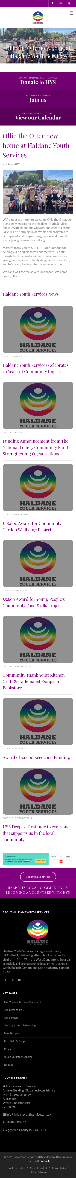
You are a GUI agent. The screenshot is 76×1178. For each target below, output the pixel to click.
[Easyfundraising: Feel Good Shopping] (38, 858)
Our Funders (11, 1018)
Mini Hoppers (12, 1033)
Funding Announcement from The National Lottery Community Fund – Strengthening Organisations (37, 447)
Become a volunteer (38, 876)
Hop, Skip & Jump (14, 1041)
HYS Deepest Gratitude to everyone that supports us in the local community (36, 833)
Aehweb (45, 1161)
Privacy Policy (59, 1168)
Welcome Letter (17, 1168)
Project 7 (9, 1049)
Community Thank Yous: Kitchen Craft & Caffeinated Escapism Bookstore (34, 681)
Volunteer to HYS (14, 1010)
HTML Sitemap (38, 1172)
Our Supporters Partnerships (20, 1025)
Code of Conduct (38, 1168)
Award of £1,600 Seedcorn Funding (36, 757)
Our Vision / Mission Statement (22, 1002)
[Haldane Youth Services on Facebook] (52, 3)
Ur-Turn (8, 1065)
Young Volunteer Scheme (18, 1057)
